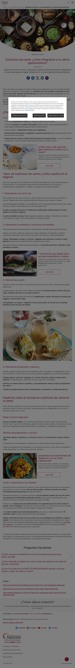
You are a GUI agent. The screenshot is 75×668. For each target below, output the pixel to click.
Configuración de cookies (19, 115)
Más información (30, 110)
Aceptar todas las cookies (55, 115)
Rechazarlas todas (39, 115)
